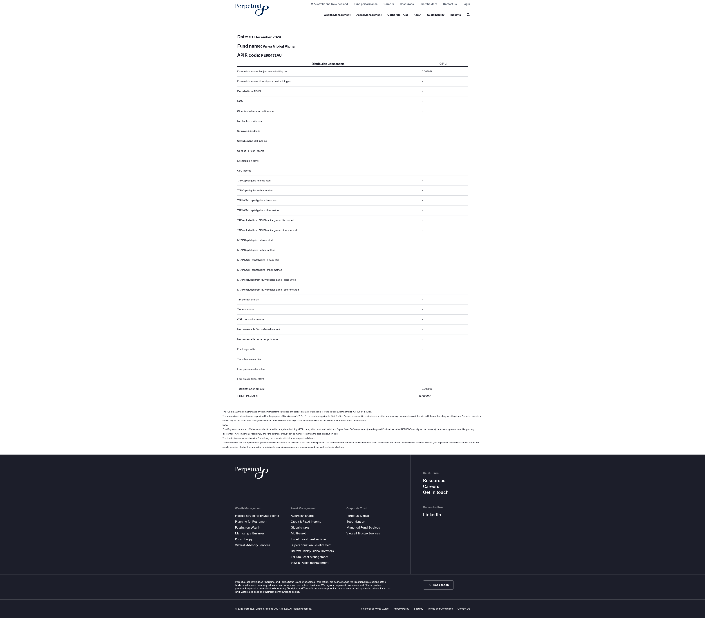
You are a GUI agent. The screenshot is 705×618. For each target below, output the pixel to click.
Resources (407, 4)
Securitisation (355, 522)
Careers (389, 4)
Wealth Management (337, 15)
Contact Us (464, 608)
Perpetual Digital (357, 516)
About (417, 15)
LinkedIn (432, 515)
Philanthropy (243, 539)
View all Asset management (309, 563)
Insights (455, 15)
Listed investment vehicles (309, 539)
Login (466, 4)
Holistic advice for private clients (257, 516)
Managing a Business (250, 533)
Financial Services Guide (375, 608)
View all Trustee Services (363, 533)
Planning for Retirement (251, 522)
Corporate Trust (397, 15)
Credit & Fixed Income (306, 522)
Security (418, 608)
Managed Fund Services (363, 527)
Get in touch (436, 492)
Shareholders (428, 4)
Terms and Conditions (440, 608)
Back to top (441, 585)
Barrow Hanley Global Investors (312, 551)
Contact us (450, 4)
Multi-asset (298, 533)
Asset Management (369, 15)
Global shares (300, 527)
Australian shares (302, 516)
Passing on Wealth (247, 527)
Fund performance (366, 4)
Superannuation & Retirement (311, 545)
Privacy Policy (401, 608)
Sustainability (435, 15)
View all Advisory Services (252, 545)
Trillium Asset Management (309, 557)
